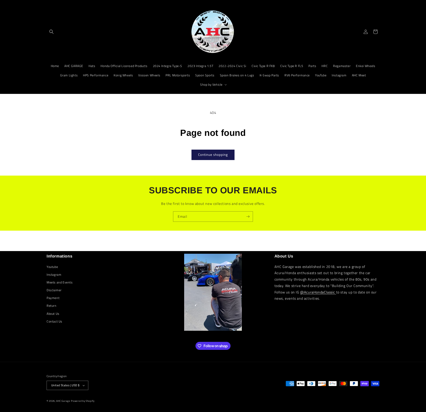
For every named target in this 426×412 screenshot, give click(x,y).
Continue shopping (213, 154)
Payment (53, 297)
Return (52, 305)
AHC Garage (63, 401)
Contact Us (54, 321)
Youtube (52, 266)
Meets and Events (60, 282)
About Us (53, 313)
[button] (51, 32)
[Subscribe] (248, 216)
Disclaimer (54, 290)
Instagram (54, 274)
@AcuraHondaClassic (318, 292)
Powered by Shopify (83, 401)
